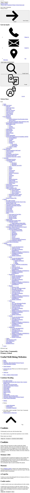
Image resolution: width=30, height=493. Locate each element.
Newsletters (8, 153)
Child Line (5, 372)
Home (4, 104)
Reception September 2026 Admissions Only (19, 121)
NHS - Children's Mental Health (10, 374)
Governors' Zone (10, 111)
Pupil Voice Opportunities (14, 189)
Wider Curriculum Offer (11, 188)
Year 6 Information (10, 341)
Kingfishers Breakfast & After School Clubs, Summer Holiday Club (16, 202)
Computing (11, 171)
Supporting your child (16, 289)
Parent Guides (9, 219)
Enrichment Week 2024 (11, 155)
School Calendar (9, 151)
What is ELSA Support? (14, 228)
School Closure (9, 210)
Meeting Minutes (12, 216)
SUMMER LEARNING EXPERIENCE (17, 254)
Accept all (8, 438)
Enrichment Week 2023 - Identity (13, 156)
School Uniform (9, 206)
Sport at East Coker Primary (12, 154)
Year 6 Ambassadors (16, 191)
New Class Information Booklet (19, 303)
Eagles (10, 300)
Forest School (9, 184)
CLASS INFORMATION (17, 247)
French (10, 174)
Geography (11, 175)
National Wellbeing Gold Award (13, 150)
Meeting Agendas (13, 218)
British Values (12, 183)
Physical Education (13, 179)
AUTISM (11, 139)
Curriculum (5, 158)
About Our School (7, 105)
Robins (10, 257)
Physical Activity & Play (17, 230)
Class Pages (8, 244)
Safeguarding (9, 148)
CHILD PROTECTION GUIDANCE (17, 224)
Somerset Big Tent (7, 368)
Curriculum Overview (11, 159)
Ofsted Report (9, 129)
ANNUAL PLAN (16, 248)
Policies (8, 134)
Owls (10, 245)
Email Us (27, 47)
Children (5, 243)
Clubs (10, 196)
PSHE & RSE (12, 180)
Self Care (14, 235)
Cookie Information (10, 405)
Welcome (8, 106)
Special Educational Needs (12, 185)
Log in (4, 346)
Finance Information (10, 135)
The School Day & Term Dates (13, 204)
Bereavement (15, 145)
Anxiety (13, 237)
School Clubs (9, 209)
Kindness (14, 232)
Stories (13, 302)
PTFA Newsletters (13, 215)
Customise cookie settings (17, 438)
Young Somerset (7, 366)
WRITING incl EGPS (17, 165)
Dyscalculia (14, 144)
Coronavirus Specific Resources (19, 239)
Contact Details (9, 114)
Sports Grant (9, 131)
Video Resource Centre (11, 339)
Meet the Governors (10, 110)
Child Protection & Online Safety (13, 220)
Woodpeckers (12, 274)
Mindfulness (14, 234)
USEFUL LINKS (13, 146)
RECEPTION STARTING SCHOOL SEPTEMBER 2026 (14, 123)
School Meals (9, 208)
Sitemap (5, 400)
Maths (10, 166)
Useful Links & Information (12, 242)
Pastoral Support (9, 186)
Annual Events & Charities (15, 195)
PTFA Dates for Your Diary (15, 214)
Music (10, 178)
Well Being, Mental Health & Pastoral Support (16, 226)
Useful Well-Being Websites (15, 240)
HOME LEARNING (16, 255)
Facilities (11, 126)
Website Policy (9, 406)
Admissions (8, 117)
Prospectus (8, 115)
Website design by (10, 412)
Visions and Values (10, 107)
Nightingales (12, 327)
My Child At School (10, 200)
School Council (15, 190)
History (10, 176)
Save (13, 491)
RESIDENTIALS (10, 343)
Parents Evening (9, 211)
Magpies (11, 285)
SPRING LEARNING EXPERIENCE (20, 252)
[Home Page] (12, 5)
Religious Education (13, 181)
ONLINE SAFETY (13, 221)
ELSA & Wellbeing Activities (15, 229)
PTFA (7, 213)
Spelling (16, 263)
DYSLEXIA (12, 141)
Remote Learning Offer (11, 198)
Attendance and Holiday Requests (13, 205)
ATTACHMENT (13, 137)
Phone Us (27, 37)
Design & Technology (14, 173)
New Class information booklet (18, 288)
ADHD (10, 140)
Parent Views (12, 127)
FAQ (10, 125)
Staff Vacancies (9, 112)
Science (10, 168)
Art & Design (12, 170)
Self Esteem (14, 233)
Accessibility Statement (11, 407)
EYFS (10, 169)
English (10, 161)
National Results (9, 132)
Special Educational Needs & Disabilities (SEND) (17, 136)
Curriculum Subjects (10, 160)
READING (14, 164)
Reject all (3, 438)
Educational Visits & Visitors (15, 194)
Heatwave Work (15, 287)
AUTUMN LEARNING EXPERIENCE (17, 250)
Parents (5, 199)
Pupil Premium (9, 130)
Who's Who (8, 109)
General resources (16, 238)
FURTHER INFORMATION (15, 225)
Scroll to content (4, 3)
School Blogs (9, 342)
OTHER (11, 143)
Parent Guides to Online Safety (18, 223)
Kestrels (10, 315)
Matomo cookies (7, 468)
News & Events (6, 149)
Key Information (7, 116)
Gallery (7, 338)
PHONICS (14, 163)
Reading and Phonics (19, 260)
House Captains (15, 193)
